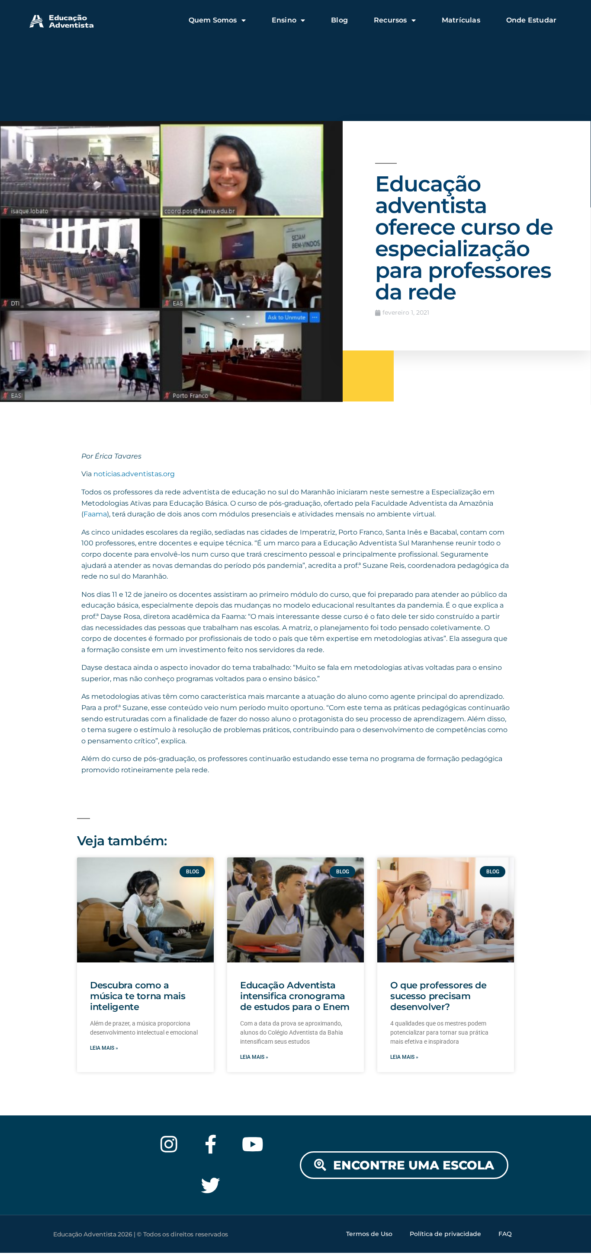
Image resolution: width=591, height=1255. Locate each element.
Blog (339, 20)
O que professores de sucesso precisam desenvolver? (438, 996)
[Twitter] (211, 1186)
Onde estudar (531, 20)
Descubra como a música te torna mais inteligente (138, 996)
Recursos (390, 20)
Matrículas (461, 20)
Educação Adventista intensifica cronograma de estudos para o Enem (295, 996)
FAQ (505, 1234)
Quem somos (213, 20)
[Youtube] (253, 1144)
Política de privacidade (445, 1234)
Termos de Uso (369, 1234)
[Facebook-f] (211, 1144)
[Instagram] (169, 1144)
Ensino (284, 20)
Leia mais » (104, 1048)
